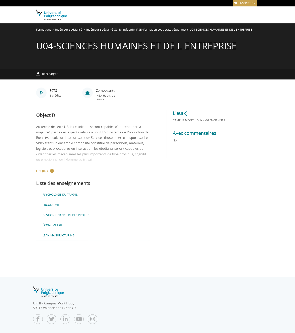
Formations (43, 29)
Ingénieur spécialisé (68, 29)
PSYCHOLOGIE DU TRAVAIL (60, 194)
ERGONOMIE (51, 205)
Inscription (247, 3)
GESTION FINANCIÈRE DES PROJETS (66, 215)
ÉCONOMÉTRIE (53, 225)
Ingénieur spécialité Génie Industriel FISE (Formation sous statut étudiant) (136, 29)
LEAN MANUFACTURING (58, 235)
